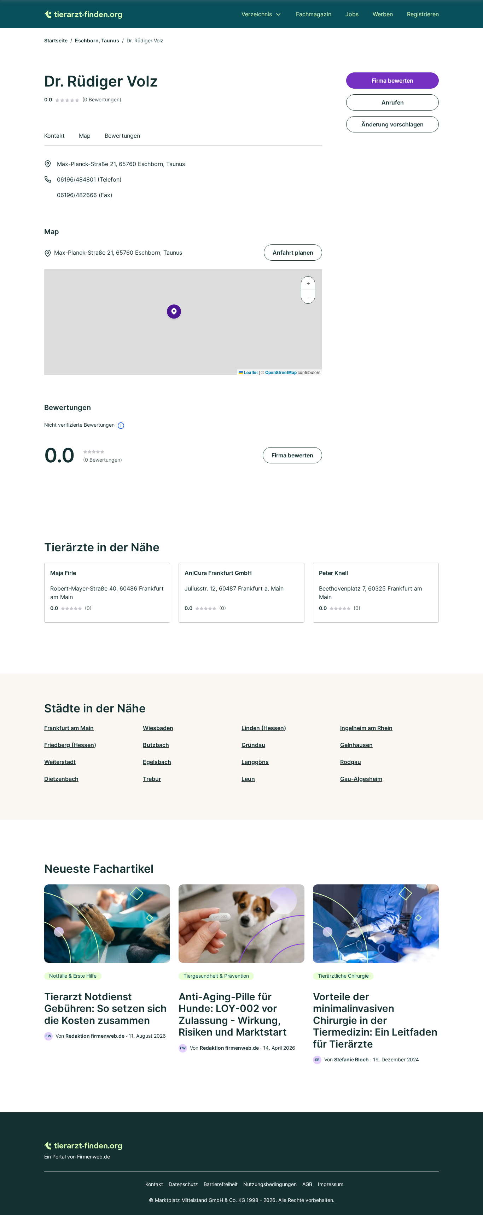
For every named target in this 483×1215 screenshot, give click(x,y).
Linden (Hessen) (264, 727)
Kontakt (154, 1184)
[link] (107, 593)
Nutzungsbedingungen (270, 1184)
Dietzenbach (61, 778)
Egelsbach (157, 761)
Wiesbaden (158, 727)
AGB (307, 1184)
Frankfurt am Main (69, 727)
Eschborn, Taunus (97, 40)
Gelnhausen (356, 744)
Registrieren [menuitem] (423, 14)
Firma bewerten (292, 455)
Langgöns (255, 761)
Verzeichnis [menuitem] (257, 14)
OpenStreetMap (281, 372)
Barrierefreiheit (221, 1184)
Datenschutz (183, 1184)
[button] (174, 313)
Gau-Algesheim (361, 778)
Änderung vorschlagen (392, 124)
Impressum (330, 1184)
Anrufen (393, 102)
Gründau (253, 744)
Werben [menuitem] (383, 14)
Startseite (56, 40)
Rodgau (350, 761)
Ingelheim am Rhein (366, 727)
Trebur (152, 778)
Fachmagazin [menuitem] (313, 14)
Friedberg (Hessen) (70, 744)
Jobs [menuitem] (352, 14)
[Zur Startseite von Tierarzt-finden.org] (83, 14)
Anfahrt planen (293, 252)
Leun (248, 778)
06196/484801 (76, 179)
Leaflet (250, 372)
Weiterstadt (60, 761)
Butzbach (156, 744)
